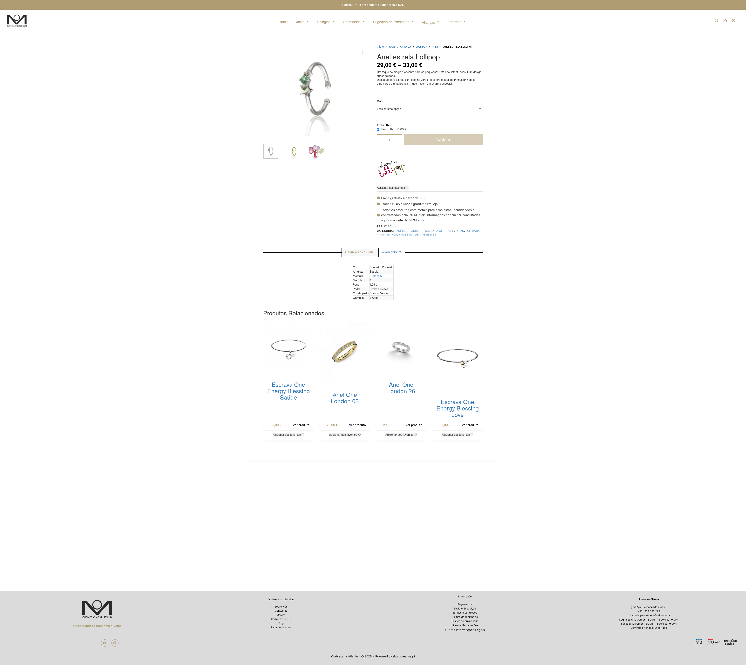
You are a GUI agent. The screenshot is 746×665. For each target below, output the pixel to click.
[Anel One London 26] (401, 347)
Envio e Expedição (465, 608)
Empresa (454, 21)
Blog (281, 623)
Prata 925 (376, 276)
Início (284, 21)
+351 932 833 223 (649, 611)
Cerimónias (352, 21)
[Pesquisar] (716, 20)
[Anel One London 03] (345, 352)
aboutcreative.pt (404, 656)
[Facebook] (104, 643)
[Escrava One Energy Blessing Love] (457, 355)
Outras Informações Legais (465, 630)
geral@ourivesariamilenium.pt (649, 606)
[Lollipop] (391, 169)
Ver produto (301, 425)
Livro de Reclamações (465, 625)
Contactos (281, 610)
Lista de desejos (281, 627)
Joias (300, 21)
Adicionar (443, 139)
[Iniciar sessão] (733, 20)
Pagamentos (465, 604)
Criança (413, 231)
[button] (735, 654)
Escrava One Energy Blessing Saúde (288, 390)
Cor (379, 101)
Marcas (281, 614)
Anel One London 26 (401, 387)
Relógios (323, 21)
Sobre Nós (281, 606)
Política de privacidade (464, 620)
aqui (384, 220)
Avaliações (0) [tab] (391, 252)
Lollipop (472, 231)
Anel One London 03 (345, 397)
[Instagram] (115, 643)
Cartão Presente (281, 619)
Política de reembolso (465, 616)
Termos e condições (465, 612)
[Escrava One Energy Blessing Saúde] (288, 347)
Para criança (387, 234)
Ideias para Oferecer (437, 231)
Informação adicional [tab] (360, 252)
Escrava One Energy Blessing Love (457, 408)
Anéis (401, 231)
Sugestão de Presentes (391, 21)
